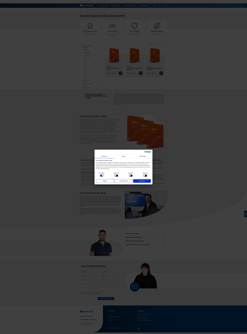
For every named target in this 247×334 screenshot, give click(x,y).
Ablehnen (105, 181)
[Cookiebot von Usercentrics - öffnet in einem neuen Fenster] (145, 152)
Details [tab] (123, 156)
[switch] (116, 176)
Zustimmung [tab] (104, 156)
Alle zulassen (142, 181)
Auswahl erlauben (123, 181)
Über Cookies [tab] (143, 156)
